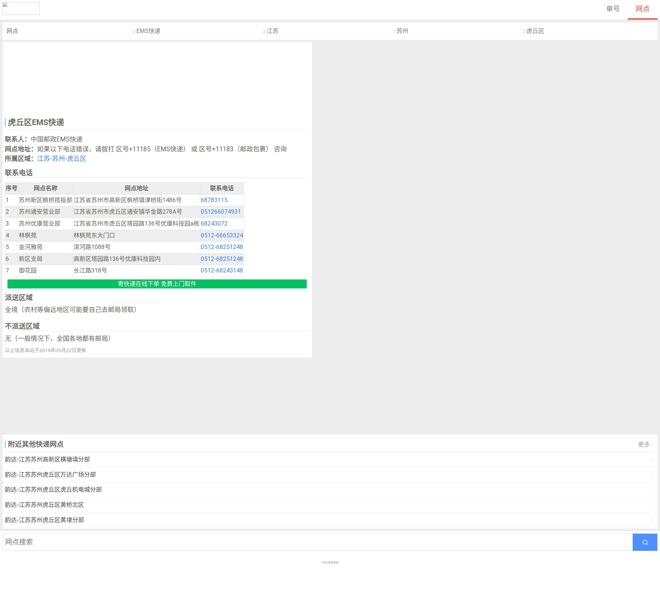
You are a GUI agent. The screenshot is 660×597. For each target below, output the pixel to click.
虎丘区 (535, 31)
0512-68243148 (222, 270)
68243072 (214, 223)
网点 (643, 9)
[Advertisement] (157, 78)
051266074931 (221, 211)
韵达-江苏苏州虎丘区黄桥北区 (44, 504)
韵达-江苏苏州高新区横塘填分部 (47, 459)
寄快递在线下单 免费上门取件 (157, 283)
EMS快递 (148, 31)
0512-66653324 (222, 235)
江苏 (272, 31)
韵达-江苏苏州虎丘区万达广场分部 (50, 474)
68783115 (214, 200)
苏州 (402, 31)
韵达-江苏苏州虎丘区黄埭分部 (44, 520)
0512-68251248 (222, 247)
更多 (644, 444)
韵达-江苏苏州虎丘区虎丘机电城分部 (53, 489)
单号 (613, 9)
